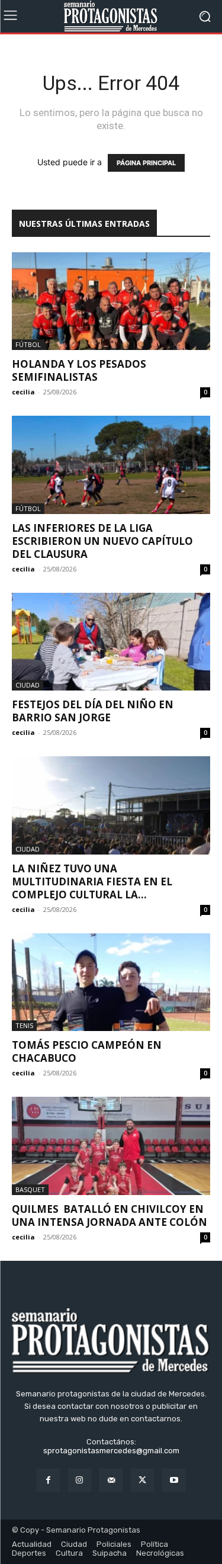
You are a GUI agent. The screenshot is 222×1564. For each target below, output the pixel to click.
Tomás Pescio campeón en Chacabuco (87, 1051)
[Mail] (111, 1480)
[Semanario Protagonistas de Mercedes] (111, 16)
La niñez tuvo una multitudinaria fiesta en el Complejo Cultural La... (92, 881)
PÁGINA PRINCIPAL (146, 163)
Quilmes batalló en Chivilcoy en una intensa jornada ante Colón (109, 1215)
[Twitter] (142, 1480)
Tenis (24, 1025)
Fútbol (28, 344)
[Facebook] (48, 1480)
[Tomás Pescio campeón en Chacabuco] (111, 982)
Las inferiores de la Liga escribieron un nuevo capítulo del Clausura (102, 541)
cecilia (23, 391)
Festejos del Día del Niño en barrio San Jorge (92, 711)
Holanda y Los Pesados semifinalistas (79, 370)
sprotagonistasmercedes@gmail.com (111, 1450)
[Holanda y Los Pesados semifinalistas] (111, 301)
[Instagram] (79, 1480)
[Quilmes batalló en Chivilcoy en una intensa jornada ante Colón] (111, 1145)
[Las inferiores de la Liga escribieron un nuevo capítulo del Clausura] (111, 464)
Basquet (30, 1189)
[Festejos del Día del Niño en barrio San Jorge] (111, 642)
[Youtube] (173, 1480)
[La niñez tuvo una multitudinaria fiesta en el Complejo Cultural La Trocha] (111, 805)
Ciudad (27, 684)
